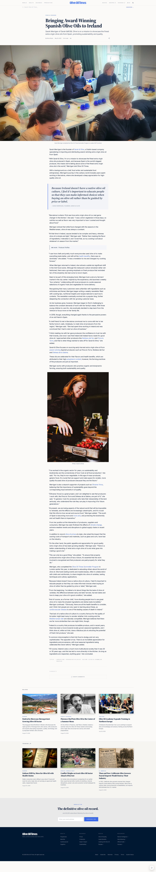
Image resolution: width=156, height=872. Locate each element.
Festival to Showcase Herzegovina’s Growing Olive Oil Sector (36, 720)
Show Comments (79, 676)
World (24, 2)
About (96, 854)
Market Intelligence (122, 836)
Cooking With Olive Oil (73, 659)
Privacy (117, 854)
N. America (102, 770)
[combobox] (74, 7)
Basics (104, 2)
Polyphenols (63, 836)
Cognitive (62, 844)
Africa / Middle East (68, 770)
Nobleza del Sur (88, 338)
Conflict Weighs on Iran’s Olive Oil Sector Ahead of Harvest (77, 774)
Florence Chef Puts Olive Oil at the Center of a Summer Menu (78, 720)
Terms (122, 854)
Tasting (101, 716)
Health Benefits (102, 839)
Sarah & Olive (79, 149)
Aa (70, 38)
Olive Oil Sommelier (95, 659)
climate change (96, 525)
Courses (121, 2)
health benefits (84, 256)
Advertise (110, 854)
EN (129, 2)
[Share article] (109, 38)
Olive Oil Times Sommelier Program (85, 567)
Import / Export (83, 841)
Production (48, 2)
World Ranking (121, 839)
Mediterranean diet (56, 619)
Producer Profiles (64, 247)
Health (31, 2)
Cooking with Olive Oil (104, 841)
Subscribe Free (91, 819)
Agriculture (61, 659)
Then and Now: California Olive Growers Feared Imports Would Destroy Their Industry (115, 775)
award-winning (55, 350)
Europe (24, 716)
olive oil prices (70, 534)
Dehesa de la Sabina (60, 352)
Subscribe (102, 854)
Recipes (111, 2)
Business (39, 2)
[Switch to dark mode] (133, 2)
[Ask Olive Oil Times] (152, 868)
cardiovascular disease (58, 609)
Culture (85, 659)
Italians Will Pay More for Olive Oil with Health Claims (38, 774)
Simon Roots (50, 38)
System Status (130, 854)
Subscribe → (130, 7)
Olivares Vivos (97, 485)
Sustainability (82, 844)
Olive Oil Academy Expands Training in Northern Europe (114, 720)
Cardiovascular (64, 841)
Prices (81, 836)
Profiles (59, 661)
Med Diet (62, 839)
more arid (77, 516)
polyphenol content (74, 359)
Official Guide (120, 841)
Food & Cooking (51, 15)
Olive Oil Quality (102, 836)
